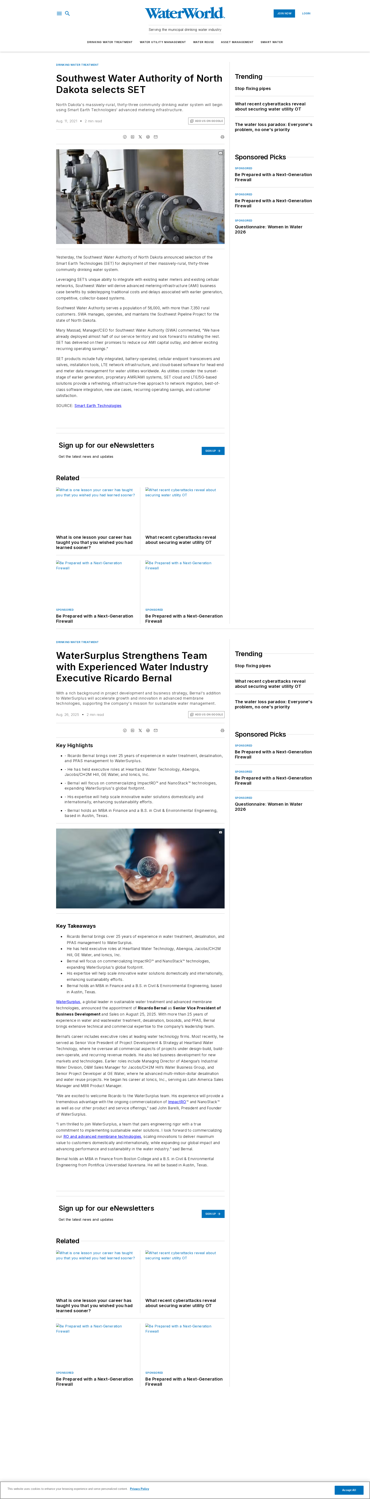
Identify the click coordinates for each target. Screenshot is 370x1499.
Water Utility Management (163, 42)
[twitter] (140, 137)
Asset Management (237, 42)
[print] (222, 137)
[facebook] (125, 137)
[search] (67, 13)
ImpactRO (177, 1102)
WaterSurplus (68, 1001)
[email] (156, 137)
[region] (185, 1490)
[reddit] (148, 137)
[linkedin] (132, 137)
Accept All (349, 1490)
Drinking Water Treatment (110, 42)
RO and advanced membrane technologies (102, 1136)
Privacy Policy (139, 1488)
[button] (59, 13)
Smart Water (272, 42)
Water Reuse (203, 42)
